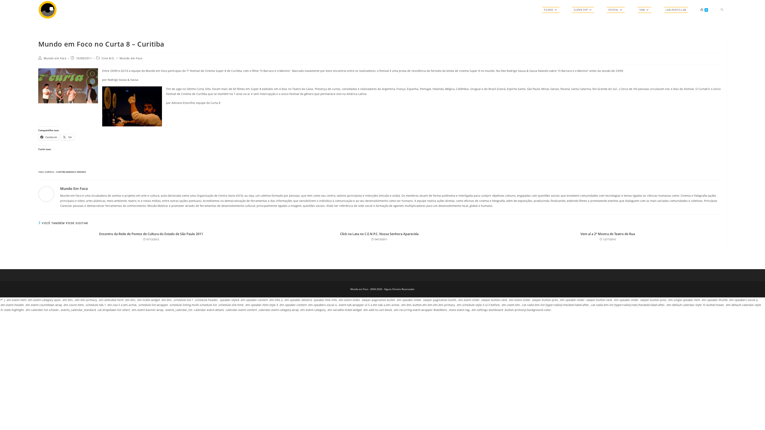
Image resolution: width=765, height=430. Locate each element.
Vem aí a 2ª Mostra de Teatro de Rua (608, 234)
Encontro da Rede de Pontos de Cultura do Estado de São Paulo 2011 (151, 234)
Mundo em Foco (55, 58)
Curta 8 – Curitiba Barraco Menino (65, 171)
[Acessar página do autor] (46, 194)
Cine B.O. (108, 58)
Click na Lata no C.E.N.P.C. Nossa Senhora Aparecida (379, 234)
